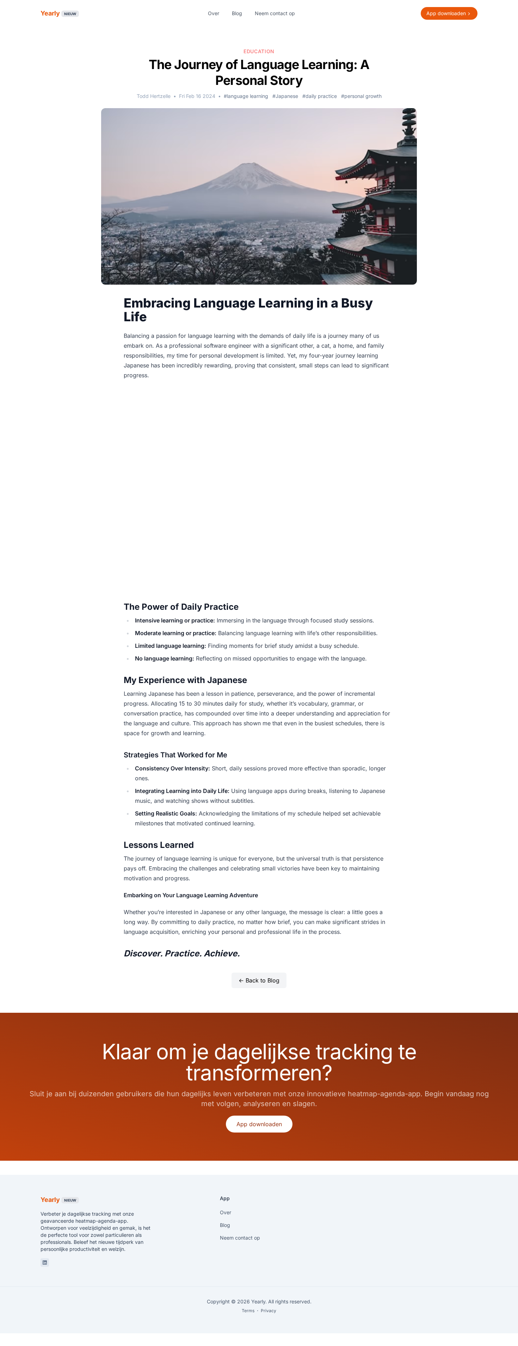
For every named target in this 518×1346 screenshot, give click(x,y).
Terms (248, 1310)
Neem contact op (275, 13)
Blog (237, 13)
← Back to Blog (259, 980)
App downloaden (259, 1124)
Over (213, 13)
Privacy (268, 1310)
